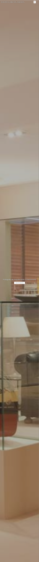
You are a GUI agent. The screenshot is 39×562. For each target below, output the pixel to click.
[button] (35, 2)
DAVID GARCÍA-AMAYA (12, 2)
